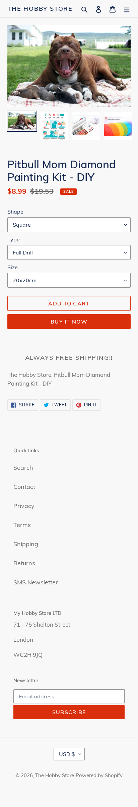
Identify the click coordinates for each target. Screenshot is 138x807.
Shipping (25, 544)
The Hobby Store (40, 8)
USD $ (67, 754)
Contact (24, 487)
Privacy (23, 506)
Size (12, 267)
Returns (24, 563)
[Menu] (127, 8)
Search (23, 467)
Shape (15, 211)
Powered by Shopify (99, 775)
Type (13, 239)
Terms (22, 525)
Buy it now (69, 321)
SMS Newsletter (35, 582)
